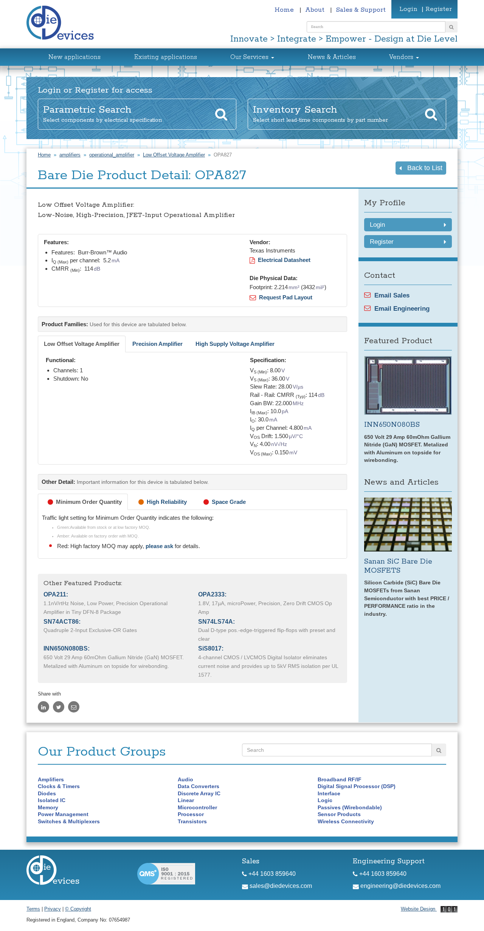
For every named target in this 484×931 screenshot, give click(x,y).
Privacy (52, 909)
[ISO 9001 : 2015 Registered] (166, 873)
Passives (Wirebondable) (350, 807)
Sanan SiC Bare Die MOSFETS (398, 566)
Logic (325, 800)
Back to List (422, 168)
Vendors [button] (402, 57)
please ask (160, 546)
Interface (329, 793)
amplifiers (70, 155)
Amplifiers (51, 779)
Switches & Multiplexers (69, 821)
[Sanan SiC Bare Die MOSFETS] (408, 524)
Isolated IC (51, 800)
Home (285, 10)
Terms (33, 909)
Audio (185, 779)
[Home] (64, 23)
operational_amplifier (111, 155)
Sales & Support (361, 10)
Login (408, 9)
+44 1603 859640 (271, 874)
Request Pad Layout (284, 297)
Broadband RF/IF (339, 779)
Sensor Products (339, 814)
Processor (191, 814)
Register (438, 9)
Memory (48, 807)
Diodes (47, 793)
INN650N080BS (392, 424)
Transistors (192, 821)
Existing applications (165, 57)
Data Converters (198, 786)
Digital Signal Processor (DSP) (357, 786)
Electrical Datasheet (282, 260)
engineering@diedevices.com (400, 886)
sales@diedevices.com (280, 886)
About (315, 10)
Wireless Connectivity (346, 821)
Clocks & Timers (59, 786)
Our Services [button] (250, 57)
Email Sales (392, 295)
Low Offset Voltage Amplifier (174, 155)
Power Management (63, 814)
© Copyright (78, 909)
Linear (186, 800)
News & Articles (332, 57)
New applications (74, 57)
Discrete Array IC (199, 793)
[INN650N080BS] (408, 385)
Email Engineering (402, 308)
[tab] (82, 344)
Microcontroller (197, 807)
